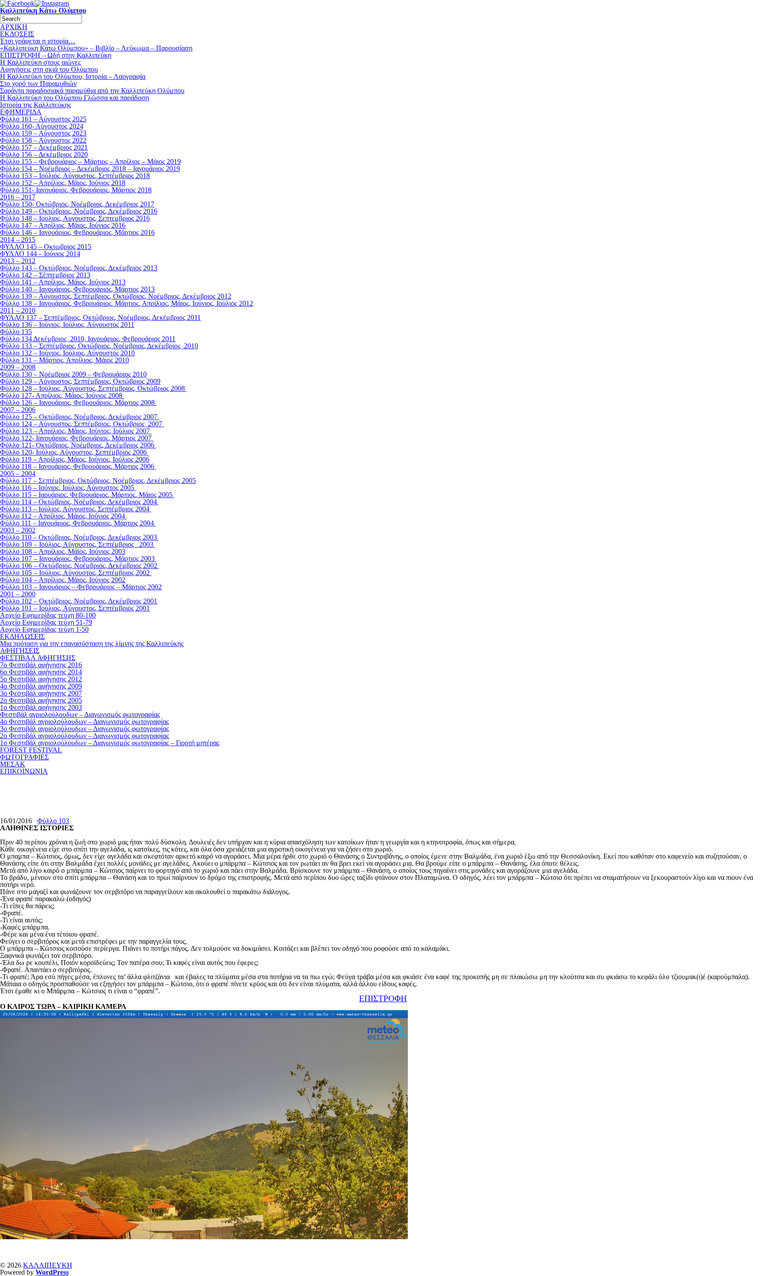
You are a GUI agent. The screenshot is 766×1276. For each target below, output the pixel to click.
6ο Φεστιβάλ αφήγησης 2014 (41, 672)
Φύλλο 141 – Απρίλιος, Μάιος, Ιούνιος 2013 (62, 282)
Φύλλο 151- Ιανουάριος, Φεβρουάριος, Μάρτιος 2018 (76, 190)
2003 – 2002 (17, 530)
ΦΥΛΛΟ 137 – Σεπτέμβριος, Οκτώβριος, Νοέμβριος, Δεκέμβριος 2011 (100, 317)
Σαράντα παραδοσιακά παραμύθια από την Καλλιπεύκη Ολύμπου (92, 90)
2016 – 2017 (17, 197)
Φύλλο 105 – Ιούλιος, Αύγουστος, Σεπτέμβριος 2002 (76, 572)
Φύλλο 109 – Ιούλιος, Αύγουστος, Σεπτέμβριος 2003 (77, 544)
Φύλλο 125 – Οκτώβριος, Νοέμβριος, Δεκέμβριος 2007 (79, 416)
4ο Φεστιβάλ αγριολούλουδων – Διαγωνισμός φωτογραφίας (84, 721)
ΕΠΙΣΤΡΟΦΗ (383, 998)
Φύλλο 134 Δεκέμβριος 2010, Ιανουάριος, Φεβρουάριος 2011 (88, 338)
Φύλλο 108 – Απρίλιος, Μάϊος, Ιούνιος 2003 (62, 551)
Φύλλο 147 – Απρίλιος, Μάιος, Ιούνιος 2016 (62, 225)
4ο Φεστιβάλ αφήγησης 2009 (41, 686)
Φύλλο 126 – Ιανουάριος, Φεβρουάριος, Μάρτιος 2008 (78, 402)
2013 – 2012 (17, 261)
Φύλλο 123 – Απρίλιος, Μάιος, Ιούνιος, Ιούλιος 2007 (76, 431)
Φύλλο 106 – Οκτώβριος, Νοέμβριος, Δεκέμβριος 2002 (79, 565)
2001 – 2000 (17, 594)
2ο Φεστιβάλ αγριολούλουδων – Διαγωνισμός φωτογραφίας (84, 735)
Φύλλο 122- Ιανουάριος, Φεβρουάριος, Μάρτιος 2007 (76, 438)
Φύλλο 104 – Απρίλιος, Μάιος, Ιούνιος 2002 (62, 580)
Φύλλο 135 (16, 331)
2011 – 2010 (17, 310)
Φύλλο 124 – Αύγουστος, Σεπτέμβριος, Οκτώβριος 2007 (82, 424)
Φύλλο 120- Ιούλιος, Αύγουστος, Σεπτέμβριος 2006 (74, 452)
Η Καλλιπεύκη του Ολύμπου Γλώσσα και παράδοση (74, 97)
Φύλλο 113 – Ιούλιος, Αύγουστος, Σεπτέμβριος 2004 (75, 509)
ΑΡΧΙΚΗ (13, 27)
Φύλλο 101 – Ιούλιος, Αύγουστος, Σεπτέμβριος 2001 (75, 608)
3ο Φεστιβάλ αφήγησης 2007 (41, 693)
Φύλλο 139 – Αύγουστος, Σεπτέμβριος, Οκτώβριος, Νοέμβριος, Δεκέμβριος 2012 (115, 296)
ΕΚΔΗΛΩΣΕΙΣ (22, 636)
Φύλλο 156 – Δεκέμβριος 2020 (44, 154)
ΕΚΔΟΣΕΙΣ (17, 34)
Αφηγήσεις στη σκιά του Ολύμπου (49, 69)
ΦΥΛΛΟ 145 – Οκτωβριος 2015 (45, 246)
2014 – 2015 (17, 239)
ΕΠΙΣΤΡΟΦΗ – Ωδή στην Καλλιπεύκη (55, 55)
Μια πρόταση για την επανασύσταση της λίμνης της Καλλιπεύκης (92, 643)
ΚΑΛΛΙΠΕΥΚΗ (47, 1265)
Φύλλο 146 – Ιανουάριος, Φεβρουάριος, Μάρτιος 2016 (77, 232)
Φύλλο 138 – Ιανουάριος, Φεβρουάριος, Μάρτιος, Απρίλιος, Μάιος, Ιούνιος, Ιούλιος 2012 (126, 303)
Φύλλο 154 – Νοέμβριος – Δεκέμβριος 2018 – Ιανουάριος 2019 (90, 168)
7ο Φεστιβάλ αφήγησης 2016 (41, 665)
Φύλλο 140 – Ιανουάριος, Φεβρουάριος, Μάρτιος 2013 (77, 289)
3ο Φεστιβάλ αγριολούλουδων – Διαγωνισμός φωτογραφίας (84, 728)
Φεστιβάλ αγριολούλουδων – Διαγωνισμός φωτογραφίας (80, 714)
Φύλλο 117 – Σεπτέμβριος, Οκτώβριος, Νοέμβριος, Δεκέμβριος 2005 (98, 480)
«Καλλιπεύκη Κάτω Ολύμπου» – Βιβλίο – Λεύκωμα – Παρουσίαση (96, 48)
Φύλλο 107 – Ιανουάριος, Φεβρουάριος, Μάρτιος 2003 (78, 558)
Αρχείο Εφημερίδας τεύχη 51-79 (46, 622)
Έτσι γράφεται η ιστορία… (37, 41)
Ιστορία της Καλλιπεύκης (35, 105)
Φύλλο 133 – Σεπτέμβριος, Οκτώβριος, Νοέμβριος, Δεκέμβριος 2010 (99, 346)
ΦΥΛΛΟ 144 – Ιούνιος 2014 (40, 253)
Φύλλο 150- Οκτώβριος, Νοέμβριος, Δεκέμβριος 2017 (77, 204)
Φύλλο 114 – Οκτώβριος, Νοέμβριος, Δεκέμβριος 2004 (79, 502)
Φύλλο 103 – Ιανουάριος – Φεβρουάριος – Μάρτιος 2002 (81, 587)
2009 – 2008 (17, 367)
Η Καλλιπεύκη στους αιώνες (40, 62)
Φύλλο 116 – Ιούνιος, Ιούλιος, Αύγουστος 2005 (68, 487)
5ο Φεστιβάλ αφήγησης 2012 (41, 679)
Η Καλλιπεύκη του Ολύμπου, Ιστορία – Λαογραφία (72, 76)
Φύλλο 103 (53, 821)
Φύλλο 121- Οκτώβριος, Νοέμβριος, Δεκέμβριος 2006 (78, 445)
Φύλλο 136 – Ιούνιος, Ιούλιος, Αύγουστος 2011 (67, 324)
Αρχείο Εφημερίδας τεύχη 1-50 (44, 629)
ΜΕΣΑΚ (12, 764)
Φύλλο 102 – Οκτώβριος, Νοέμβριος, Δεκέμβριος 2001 (78, 601)
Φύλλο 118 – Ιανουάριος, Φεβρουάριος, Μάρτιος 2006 (78, 466)
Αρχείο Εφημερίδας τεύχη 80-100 (48, 615)
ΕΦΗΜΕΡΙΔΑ (21, 112)
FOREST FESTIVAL (31, 750)
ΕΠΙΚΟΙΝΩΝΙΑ (24, 771)
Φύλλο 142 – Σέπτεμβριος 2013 (45, 275)
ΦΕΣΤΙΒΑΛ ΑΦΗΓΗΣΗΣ (37, 657)
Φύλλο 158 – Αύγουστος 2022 (43, 140)
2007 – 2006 (17, 409)
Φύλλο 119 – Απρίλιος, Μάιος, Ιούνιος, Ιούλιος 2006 (74, 459)
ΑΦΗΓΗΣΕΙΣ (19, 650)
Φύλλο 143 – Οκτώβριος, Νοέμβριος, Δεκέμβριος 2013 (78, 268)
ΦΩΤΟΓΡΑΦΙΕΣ (24, 757)
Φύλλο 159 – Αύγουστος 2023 (43, 133)
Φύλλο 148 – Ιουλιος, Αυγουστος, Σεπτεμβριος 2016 (75, 218)
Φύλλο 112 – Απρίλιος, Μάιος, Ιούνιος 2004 (63, 516)
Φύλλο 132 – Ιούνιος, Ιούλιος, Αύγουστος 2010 (67, 353)
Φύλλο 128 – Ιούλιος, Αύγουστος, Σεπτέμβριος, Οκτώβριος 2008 (93, 388)
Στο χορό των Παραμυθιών (38, 83)
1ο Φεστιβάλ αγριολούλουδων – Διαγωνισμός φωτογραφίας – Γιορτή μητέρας (109, 743)
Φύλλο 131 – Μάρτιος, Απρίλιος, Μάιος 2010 (64, 360)
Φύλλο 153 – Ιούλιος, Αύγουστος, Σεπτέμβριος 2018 (75, 175)
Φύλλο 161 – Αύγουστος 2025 (43, 119)
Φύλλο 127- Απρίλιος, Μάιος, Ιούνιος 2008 (62, 395)
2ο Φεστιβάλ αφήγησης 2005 (41, 700)
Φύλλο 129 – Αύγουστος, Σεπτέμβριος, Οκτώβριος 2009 (80, 381)
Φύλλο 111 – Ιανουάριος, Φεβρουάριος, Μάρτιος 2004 (78, 523)
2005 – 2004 (17, 473)
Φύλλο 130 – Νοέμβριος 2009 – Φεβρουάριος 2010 (73, 374)
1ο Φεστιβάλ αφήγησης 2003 (41, 707)
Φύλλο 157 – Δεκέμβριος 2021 (44, 147)
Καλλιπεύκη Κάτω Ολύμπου (43, 10)
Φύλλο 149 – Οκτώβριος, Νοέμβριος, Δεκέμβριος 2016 (78, 211)
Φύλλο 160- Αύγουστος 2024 (41, 126)
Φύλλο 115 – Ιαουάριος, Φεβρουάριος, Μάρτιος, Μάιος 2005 (87, 494)
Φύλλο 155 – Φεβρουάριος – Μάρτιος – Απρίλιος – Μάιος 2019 (90, 161)
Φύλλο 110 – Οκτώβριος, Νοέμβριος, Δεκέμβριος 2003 (79, 537)
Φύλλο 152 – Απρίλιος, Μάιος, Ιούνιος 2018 (62, 183)
